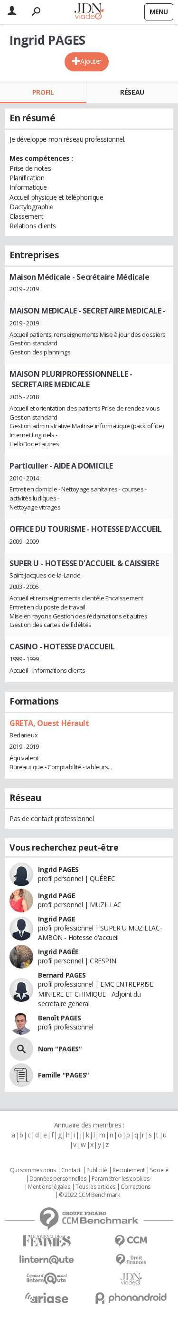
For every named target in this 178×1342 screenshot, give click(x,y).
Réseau (132, 92)
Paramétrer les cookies (121, 1178)
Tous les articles (95, 1187)
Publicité (96, 1170)
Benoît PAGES (59, 1017)
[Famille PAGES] (21, 1075)
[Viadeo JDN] (131, 1279)
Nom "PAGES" (60, 1048)
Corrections (135, 1187)
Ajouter (91, 61)
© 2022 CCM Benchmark (89, 1195)
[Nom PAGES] (21, 1049)
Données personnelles (57, 1178)
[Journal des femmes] (47, 1241)
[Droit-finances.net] (131, 1260)
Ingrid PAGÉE (58, 951)
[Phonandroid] (131, 1298)
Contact (71, 1170)
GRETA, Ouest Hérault (49, 723)
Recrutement (128, 1170)
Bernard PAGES (62, 975)
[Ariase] (47, 1298)
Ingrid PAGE (56, 895)
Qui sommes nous (33, 1170)
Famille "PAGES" (63, 1074)
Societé (159, 1170)
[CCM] (131, 1241)
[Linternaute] (47, 1259)
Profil (43, 92)
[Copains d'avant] (47, 1278)
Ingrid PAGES (58, 869)
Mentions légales (49, 1187)
